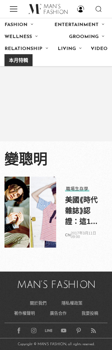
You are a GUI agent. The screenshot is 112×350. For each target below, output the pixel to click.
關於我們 (38, 303)
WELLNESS (18, 36)
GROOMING (84, 36)
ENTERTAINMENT (76, 24)
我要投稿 (90, 313)
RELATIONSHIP (23, 48)
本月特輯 (18, 60)
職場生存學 (77, 188)
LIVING (67, 48)
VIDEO (99, 48)
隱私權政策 (72, 303)
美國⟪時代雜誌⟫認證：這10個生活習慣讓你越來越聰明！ (81, 211)
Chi (68, 235)
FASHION (15, 24)
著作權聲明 (24, 313)
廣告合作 (58, 313)
